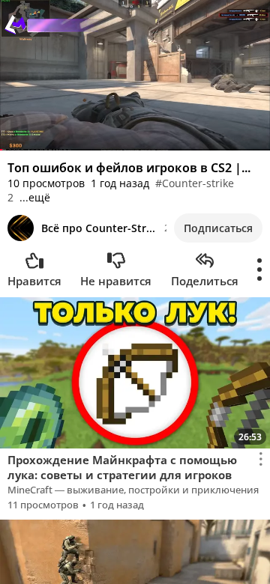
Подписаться (218, 228)
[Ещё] (259, 269)
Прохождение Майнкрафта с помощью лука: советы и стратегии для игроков (122, 467)
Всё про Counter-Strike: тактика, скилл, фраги (99, 228)
